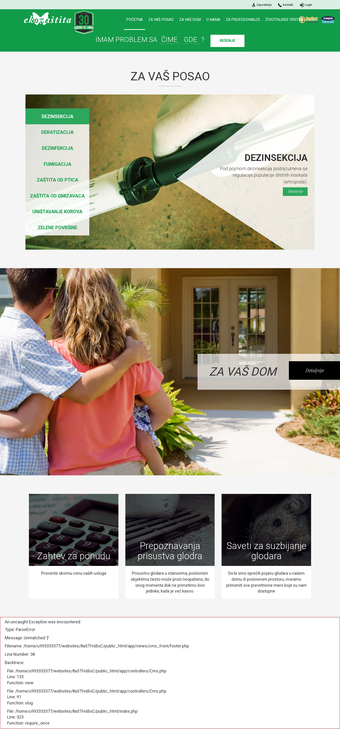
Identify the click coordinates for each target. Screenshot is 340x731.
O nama (213, 19)
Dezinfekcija (57, 148)
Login (308, 4)
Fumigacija (57, 164)
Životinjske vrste (283, 19)
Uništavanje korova (57, 211)
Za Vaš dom (190, 19)
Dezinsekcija (57, 116)
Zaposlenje (264, 4)
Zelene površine (57, 227)
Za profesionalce (243, 19)
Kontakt (288, 4)
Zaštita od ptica (57, 180)
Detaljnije (295, 191)
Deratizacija (57, 132)
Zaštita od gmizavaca (57, 195)
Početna (134, 19)
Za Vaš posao (161, 19)
